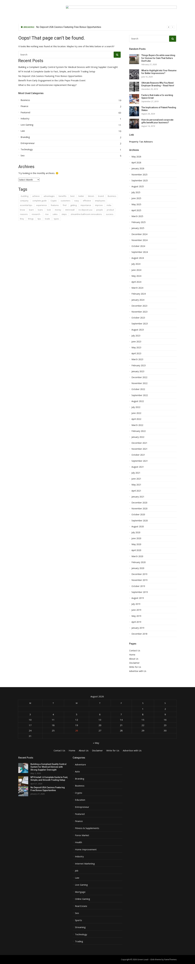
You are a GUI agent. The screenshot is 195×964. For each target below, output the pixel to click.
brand (101, 196)
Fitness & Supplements (87, 828)
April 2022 (136, 419)
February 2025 (138, 222)
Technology (27, 149)
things (31, 218)
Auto (77, 771)
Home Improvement (86, 849)
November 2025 (139, 174)
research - (36, 214)
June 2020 (136, 538)
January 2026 (137, 168)
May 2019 (136, 616)
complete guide (39, 200)
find (64, 205)
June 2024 (136, 270)
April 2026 (136, 162)
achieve (36, 196)
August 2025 (137, 186)
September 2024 (139, 252)
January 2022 (137, 437)
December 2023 (139, 305)
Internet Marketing (85, 863)
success (109, 214)
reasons (24, 214)
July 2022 (135, 407)
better (81, 196)
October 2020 (138, 514)
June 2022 (136, 413)
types (56, 218)
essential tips (26, 205)
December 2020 (139, 502)
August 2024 (137, 258)
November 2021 (139, 449)
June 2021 (136, 478)
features (55, 205)
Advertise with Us (137, 671)
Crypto (54, 200)
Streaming (80, 927)
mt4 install (69, 209)
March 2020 (137, 556)
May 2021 (136, 484)
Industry (25, 118)
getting (73, 205)
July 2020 (135, 532)
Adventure (80, 764)
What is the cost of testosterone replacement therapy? (47, 85)
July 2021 (135, 472)
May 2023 (136, 347)
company (24, 200)
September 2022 (139, 395)
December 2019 (139, 574)
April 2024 (136, 282)
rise (47, 214)
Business (25, 100)
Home (132, 654)
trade (47, 218)
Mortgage (80, 891)
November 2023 (139, 311)
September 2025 (139, 180)
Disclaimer (134, 662)
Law (23, 130)
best (72, 196)
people (99, 209)
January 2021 (137, 496)
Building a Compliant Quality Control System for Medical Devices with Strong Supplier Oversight (68, 67)
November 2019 (139, 580)
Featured (25, 112)
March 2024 (137, 287)
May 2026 (136, 156)
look (49, 209)
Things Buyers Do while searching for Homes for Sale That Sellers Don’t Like (158, 58)
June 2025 (136, 198)
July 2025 (135, 192)
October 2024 (138, 246)
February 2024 (138, 293)
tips (39, 218)
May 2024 (136, 276)
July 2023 (135, 335)
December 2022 (139, 377)
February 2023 (138, 365)
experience (41, 205)
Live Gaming (27, 124)
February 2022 (138, 431)
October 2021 (138, 454)
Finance (24, 106)
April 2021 (136, 490)
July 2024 (135, 264)
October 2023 (138, 317)
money (58, 209)
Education (80, 799)
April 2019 (136, 622)
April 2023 (136, 353)
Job (76, 870)
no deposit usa (85, 209)
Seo (23, 155)
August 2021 (137, 466)
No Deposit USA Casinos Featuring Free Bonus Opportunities (68, 27)
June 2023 (136, 341)
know (22, 209)
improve (99, 205)
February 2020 (138, 562)
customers (65, 200)
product (110, 209)
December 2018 (139, 633)
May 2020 (136, 544)
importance (86, 205)
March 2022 (137, 425)
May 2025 (136, 204)
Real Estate (81, 906)
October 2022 (138, 389)
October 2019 (138, 586)
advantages (49, 196)
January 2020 (137, 568)
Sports (78, 920)
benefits (62, 196)
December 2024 (139, 234)
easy (76, 200)
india (109, 205)
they (22, 218)
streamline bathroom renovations (86, 214)
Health (78, 842)
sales (55, 214)
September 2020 (139, 520)
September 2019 (139, 592)
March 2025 (137, 216)
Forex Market (82, 835)
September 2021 (139, 461)
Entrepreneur (28, 143)
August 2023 (137, 329)
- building (24, 196)
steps (64, 214)
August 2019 (137, 598)
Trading (79, 941)
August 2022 (137, 401)
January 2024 (137, 300)
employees (100, 200)
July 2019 (135, 604)
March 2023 (137, 359)
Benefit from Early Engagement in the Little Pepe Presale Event (51, 80)
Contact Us (134, 650)
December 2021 (139, 443)
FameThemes (170, 959)
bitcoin (91, 196)
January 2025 (137, 228)
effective (87, 200)
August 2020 (137, 526)
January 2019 (137, 628)
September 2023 (139, 323)
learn (31, 209)
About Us (133, 658)
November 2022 (139, 383)
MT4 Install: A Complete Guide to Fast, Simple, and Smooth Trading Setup (56, 71)
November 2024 (139, 240)
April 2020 (136, 550)
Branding (25, 137)
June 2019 (136, 610)
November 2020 (139, 508)
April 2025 (136, 210)
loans (40, 209)
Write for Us (135, 666)
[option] (105, 27)
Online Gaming (82, 898)
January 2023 (137, 371)
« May (96, 742)
